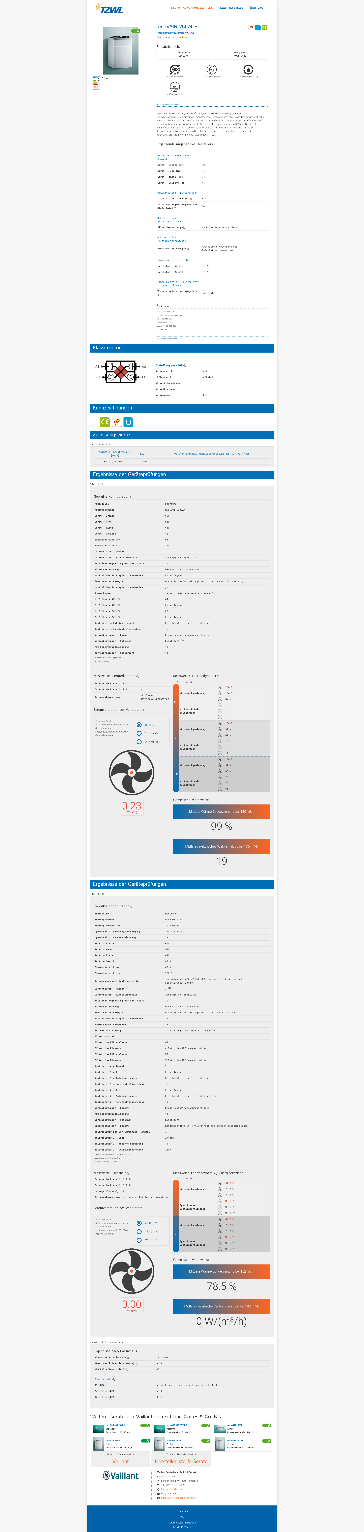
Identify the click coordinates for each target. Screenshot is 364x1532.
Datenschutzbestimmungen (182, 1522)
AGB (182, 1517)
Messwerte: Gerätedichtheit (115, 676)
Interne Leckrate (106, 689)
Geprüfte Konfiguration (111, 496)
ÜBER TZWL (256, 7)
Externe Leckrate (106, 683)
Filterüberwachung (169, 227)
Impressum (182, 1511)
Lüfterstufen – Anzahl (173, 198)
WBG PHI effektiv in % (109, 1369)
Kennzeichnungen (112, 408)
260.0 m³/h (152, 1240)
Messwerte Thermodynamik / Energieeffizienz (208, 1173)
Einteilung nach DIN (169, 365)
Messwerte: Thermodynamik (194, 676)
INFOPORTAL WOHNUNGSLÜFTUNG (192, 7)
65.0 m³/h (152, 1223)
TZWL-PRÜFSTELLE (231, 7)
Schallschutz (103, 1379)
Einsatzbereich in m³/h (110, 1357)
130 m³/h (151, 733)
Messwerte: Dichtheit (110, 1173)
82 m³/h (150, 725)
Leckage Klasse (104, 1191)
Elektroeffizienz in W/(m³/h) (114, 1363)
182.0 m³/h (152, 1232)
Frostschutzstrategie (171, 248)
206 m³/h (151, 742)
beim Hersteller (179, 37)
